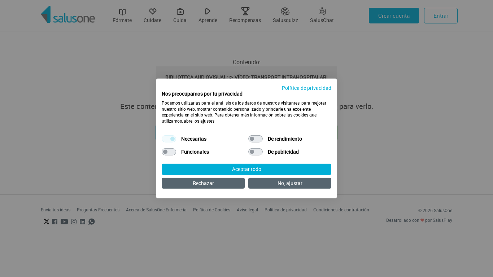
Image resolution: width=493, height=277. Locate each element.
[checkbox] (169, 138)
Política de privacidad (306, 87)
